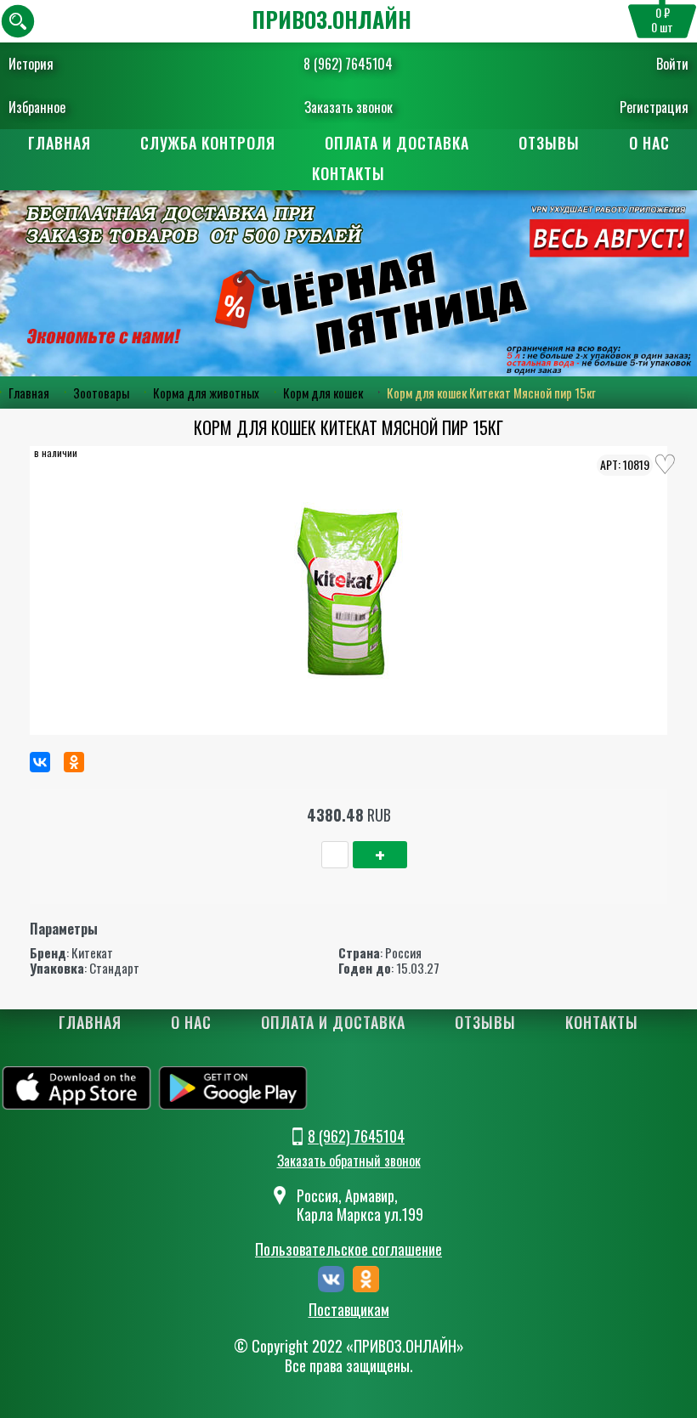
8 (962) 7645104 (348, 64)
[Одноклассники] (74, 762)
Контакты (348, 173)
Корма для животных (206, 392)
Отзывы (549, 143)
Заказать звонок (348, 107)
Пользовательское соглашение (348, 1249)
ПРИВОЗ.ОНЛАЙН (331, 19)
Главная (59, 143)
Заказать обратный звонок (349, 1160)
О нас (649, 143)
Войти (672, 64)
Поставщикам (349, 1310)
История (31, 64)
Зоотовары (101, 392)
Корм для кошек (323, 392)
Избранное (36, 107)
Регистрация (654, 107)
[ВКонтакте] (40, 762)
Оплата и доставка (397, 143)
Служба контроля (207, 143)
